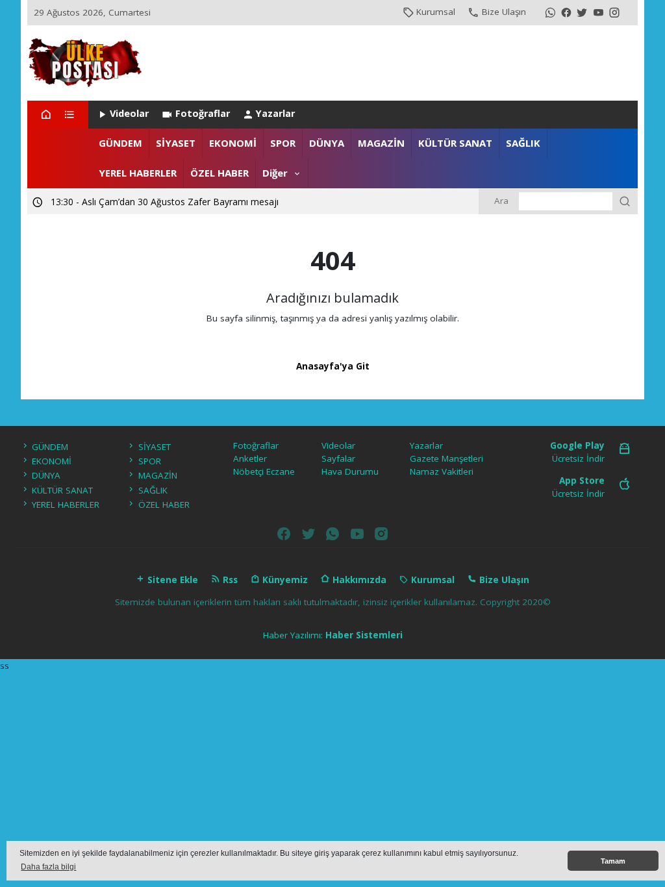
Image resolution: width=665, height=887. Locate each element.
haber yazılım (399, 648)
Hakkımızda (358, 580)
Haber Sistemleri (364, 635)
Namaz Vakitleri (441, 471)
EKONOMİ (233, 142)
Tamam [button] (613, 861)
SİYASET (175, 142)
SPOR (282, 142)
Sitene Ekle (171, 580)
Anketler (250, 458)
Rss (229, 580)
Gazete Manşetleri (446, 458)
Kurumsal (435, 12)
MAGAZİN (381, 142)
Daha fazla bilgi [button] (48, 866)
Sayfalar (338, 458)
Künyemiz (284, 580)
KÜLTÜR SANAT (455, 142)
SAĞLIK (523, 142)
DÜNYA (326, 142)
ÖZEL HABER (219, 172)
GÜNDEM (120, 142)
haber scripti (336, 648)
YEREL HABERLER (138, 172)
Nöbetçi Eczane (264, 471)
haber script (461, 648)
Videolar (129, 113)
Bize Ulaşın (504, 12)
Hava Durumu (350, 471)
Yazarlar (275, 113)
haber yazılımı (209, 648)
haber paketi (274, 648)
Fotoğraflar (202, 113)
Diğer (275, 172)
